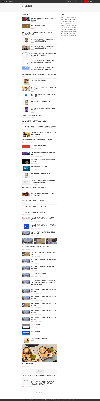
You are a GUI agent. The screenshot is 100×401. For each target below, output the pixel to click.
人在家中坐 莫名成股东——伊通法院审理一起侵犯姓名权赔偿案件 (39, 127)
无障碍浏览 (10, 1)
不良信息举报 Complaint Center (63, 399)
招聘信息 (49, 399)
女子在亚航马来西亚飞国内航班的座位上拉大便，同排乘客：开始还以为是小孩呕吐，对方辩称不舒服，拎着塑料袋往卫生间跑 (69, 33)
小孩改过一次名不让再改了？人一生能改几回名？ (35, 187)
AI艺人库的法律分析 (27, 363)
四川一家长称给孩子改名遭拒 (38, 273)
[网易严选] (76, 1)
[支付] (79, 1)
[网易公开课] (72, 1)
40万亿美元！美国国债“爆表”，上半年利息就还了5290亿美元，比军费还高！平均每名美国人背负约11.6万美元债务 (69, 23)
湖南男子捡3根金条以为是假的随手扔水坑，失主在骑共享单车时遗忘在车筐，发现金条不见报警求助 (69, 35)
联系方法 (45, 399)
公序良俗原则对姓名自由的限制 (39, 338)
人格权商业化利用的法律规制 (38, 145)
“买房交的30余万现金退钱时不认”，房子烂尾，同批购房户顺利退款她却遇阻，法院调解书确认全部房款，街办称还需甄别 (69, 29)
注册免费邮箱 (90, 1)
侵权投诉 (73, 399)
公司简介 (42, 399)
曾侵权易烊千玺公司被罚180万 (39, 166)
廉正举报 (70, 399)
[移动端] (68, 1)
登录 (85, 1)
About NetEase (38, 399)
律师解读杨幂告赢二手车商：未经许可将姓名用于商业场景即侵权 (39, 74)
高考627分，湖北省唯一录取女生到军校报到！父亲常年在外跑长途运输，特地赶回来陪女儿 (69, 17)
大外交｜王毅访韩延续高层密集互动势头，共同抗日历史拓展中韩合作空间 (69, 19)
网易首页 (3, 1)
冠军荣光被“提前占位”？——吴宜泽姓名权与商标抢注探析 (37, 139)
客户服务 (52, 399)
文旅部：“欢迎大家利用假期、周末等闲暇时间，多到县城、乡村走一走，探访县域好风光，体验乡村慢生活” (69, 25)
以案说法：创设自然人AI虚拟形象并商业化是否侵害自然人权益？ (39, 375)
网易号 (32, 57)
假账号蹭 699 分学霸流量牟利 (38, 80)
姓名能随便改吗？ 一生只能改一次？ (40, 173)
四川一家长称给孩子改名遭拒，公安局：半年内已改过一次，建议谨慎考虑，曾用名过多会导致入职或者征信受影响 (43, 282)
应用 (6, 1)
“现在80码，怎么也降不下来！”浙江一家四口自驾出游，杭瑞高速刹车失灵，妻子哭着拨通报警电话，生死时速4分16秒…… (69, 27)
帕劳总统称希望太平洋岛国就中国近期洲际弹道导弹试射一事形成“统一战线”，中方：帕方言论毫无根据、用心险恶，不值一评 (69, 31)
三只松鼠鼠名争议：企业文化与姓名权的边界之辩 (35, 121)
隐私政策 (56, 399)
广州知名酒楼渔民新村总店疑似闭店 (67, 21)
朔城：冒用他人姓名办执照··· (38, 25)
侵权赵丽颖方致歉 (35, 324)
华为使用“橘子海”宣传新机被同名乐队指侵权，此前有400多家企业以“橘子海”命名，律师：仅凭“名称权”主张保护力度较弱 (43, 383)
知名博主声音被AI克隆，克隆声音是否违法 (42, 101)
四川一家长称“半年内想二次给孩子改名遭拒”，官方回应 (36, 246)
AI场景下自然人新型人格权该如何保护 (32, 115)
